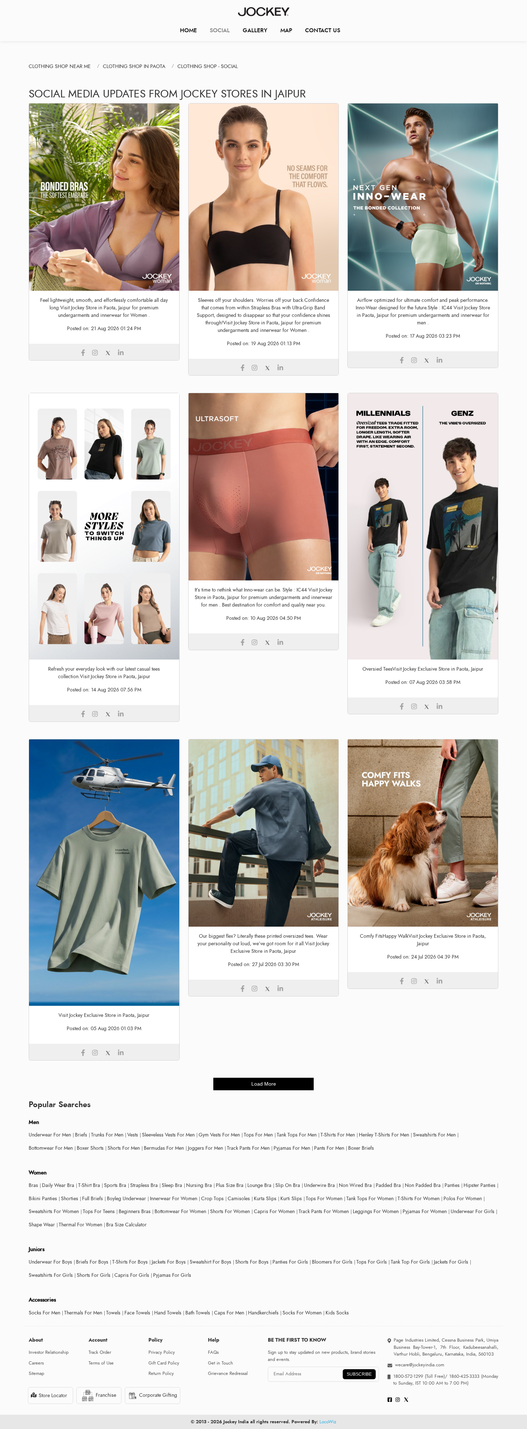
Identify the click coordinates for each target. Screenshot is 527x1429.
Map (286, 30)
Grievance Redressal (228, 1373)
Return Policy (161, 1373)
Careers (36, 1363)
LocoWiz (327, 1422)
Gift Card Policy (163, 1363)
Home (188, 30)
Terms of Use (101, 1363)
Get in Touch (220, 1363)
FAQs (213, 1352)
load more (263, 1084)
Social (220, 30)
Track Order (100, 1352)
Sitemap (36, 1373)
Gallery (255, 30)
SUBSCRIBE (359, 1374)
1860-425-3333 (464, 1376)
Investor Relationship (48, 1352)
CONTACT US (322, 30)
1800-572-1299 (408, 1376)
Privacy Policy (161, 1352)
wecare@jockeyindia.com (419, 1365)
